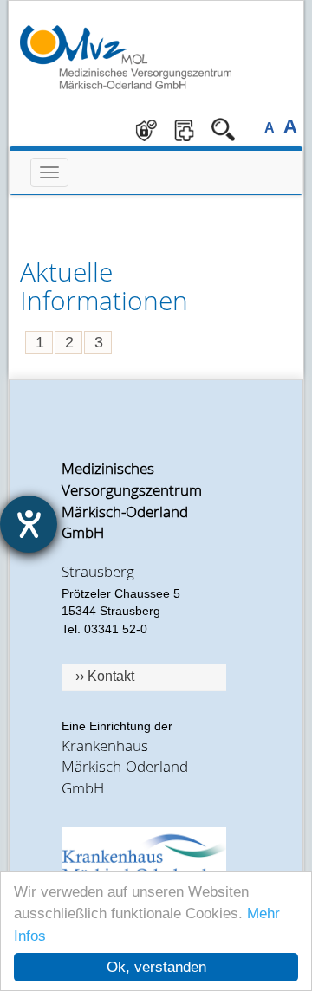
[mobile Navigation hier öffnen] (49, 172)
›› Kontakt (104, 676)
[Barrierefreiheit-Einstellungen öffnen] (28, 524)
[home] (125, 58)
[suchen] (223, 129)
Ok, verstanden (156, 967)
